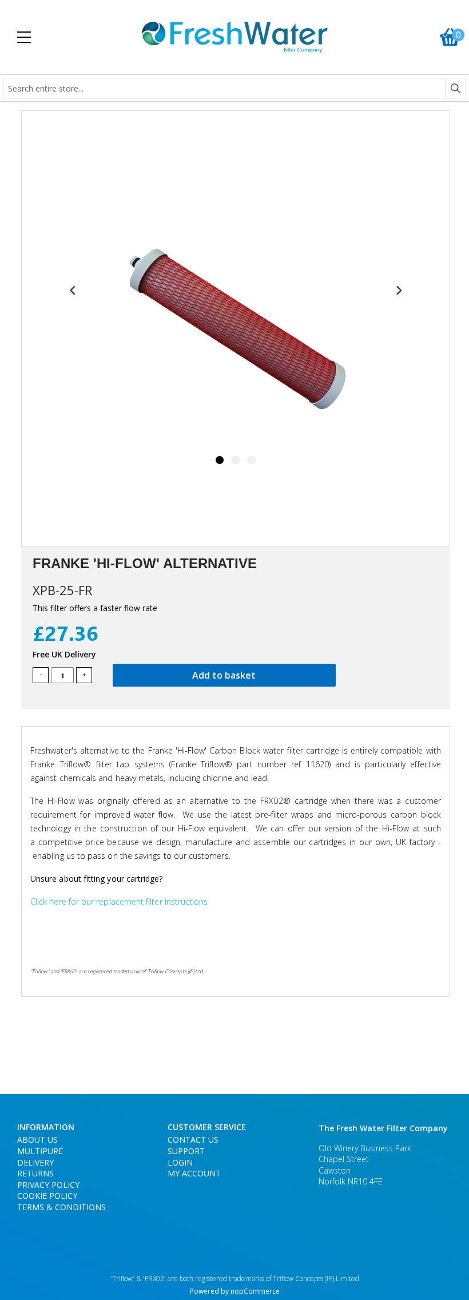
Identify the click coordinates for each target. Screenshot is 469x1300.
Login (180, 1162)
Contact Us (193, 1139)
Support (186, 1151)
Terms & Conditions (61, 1207)
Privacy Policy (48, 1184)
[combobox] (224, 88)
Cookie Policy (47, 1195)
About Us (37, 1139)
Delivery (35, 1162)
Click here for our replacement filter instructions (119, 901)
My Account (194, 1173)
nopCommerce (255, 1291)
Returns (35, 1173)
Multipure (40, 1151)
